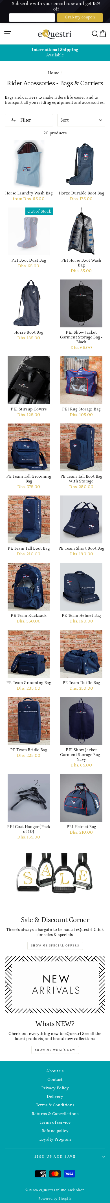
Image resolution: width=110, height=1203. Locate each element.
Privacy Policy (55, 1088)
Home (54, 73)
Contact (55, 1079)
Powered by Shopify (55, 1198)
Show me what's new (55, 1050)
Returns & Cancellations (55, 1113)
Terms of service (55, 1122)
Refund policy (55, 1130)
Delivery (55, 1096)
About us (54, 1071)
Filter (25, 120)
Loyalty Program (55, 1139)
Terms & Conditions (55, 1105)
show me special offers (55, 945)
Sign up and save (55, 1156)
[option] (55, 52)
